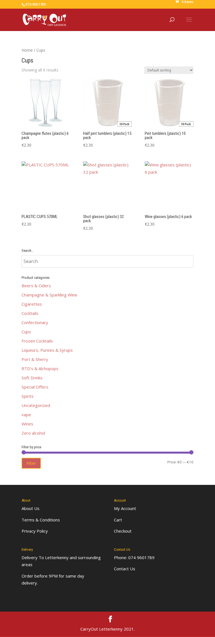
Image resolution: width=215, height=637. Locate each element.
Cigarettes (32, 304)
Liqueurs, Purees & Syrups (47, 350)
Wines (27, 424)
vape (26, 414)
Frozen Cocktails (37, 341)
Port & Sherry (35, 359)
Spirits (28, 396)
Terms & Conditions (41, 520)
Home (27, 50)
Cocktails (30, 313)
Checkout (123, 531)
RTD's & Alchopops (40, 368)
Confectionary (35, 322)
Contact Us (124, 568)
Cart (118, 520)
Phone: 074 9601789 (134, 557)
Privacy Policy (35, 531)
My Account (125, 508)
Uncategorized (36, 405)
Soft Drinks (32, 377)
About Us (30, 508)
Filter (31, 463)
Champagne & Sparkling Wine (49, 295)
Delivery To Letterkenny (45, 557)
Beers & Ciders (36, 285)
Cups (26, 331)
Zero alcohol (33, 433)
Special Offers (35, 387)
